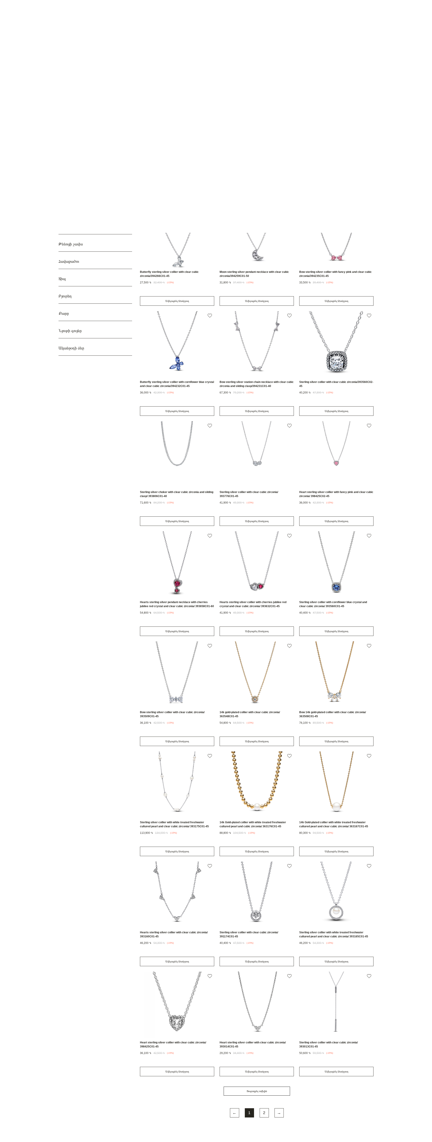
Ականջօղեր (222, 160)
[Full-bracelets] (291, 143)
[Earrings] (222, 143)
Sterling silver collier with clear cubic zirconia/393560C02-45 (336, 384)
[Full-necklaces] (256, 143)
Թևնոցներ (291, 160)
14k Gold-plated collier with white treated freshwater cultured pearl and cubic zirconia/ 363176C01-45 (253, 824)
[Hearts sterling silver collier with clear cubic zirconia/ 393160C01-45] (177, 895)
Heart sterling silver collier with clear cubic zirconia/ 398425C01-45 (173, 1044)
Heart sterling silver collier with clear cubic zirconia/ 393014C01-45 (253, 1044)
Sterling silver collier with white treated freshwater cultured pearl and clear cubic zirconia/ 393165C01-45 (333, 934)
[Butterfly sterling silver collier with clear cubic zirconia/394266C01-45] (177, 234)
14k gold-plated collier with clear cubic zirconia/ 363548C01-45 (250, 714)
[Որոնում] (317, 8)
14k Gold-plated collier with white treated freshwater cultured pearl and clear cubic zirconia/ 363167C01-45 (333, 824)
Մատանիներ (325, 160)
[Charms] (188, 143)
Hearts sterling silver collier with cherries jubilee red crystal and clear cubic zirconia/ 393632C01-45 (253, 604)
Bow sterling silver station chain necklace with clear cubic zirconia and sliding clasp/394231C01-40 (257, 384)
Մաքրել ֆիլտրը (123, 130)
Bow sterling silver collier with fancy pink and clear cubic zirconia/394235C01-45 (335, 274)
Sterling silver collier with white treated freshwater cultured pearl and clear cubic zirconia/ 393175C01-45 (174, 824)
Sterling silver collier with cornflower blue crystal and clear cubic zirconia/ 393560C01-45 (333, 604)
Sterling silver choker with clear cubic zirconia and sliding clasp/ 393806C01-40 (176, 494)
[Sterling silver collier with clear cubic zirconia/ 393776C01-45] (257, 454)
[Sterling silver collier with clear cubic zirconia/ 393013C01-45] (336, 1005)
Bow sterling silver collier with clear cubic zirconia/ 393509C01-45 (172, 714)
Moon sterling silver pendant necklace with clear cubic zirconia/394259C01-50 (254, 274)
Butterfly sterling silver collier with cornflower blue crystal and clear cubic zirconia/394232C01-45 (177, 384)
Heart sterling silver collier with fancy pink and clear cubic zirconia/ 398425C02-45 (336, 494)
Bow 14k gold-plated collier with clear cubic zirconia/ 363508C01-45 (332, 714)
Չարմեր (188, 160)
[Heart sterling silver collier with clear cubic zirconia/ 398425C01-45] (177, 1005)
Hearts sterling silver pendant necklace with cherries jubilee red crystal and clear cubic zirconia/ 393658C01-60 (177, 604)
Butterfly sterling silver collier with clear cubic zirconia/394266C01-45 (169, 274)
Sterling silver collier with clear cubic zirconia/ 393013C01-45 (328, 1044)
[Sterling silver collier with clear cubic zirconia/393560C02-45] (336, 344)
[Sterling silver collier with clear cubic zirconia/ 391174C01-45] (257, 895)
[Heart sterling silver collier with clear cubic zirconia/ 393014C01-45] (257, 1005)
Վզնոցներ (257, 160)
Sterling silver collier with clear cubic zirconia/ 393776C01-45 (249, 494)
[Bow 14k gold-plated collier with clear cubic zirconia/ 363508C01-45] (336, 674)
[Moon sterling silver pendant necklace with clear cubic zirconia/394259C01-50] (257, 234)
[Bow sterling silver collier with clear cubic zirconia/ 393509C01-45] (177, 674)
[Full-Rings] (325, 143)
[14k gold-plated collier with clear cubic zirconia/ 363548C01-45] (257, 674)
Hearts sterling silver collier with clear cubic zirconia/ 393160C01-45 (174, 934)
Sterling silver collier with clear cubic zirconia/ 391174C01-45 (249, 934)
